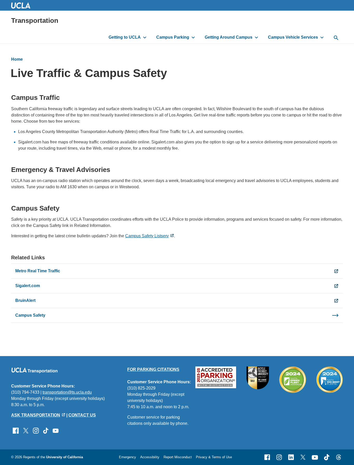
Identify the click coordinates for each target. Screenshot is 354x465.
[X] (303, 457)
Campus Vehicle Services (293, 37)
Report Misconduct (178, 457)
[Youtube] (315, 457)
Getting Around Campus (228, 37)
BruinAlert (25, 300)
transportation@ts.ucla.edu (67, 392)
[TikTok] (327, 457)
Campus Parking (172, 37)
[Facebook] (267, 457)
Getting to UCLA (125, 37)
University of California (64, 457)
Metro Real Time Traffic (37, 271)
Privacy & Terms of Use (214, 457)
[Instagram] (279, 457)
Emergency (127, 457)
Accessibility (149, 457)
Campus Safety (30, 315)
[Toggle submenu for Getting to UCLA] (144, 37)
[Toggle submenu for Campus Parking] (193, 37)
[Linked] (291, 457)
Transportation (34, 20)
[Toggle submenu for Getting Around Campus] (256, 37)
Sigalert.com (27, 285)
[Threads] (339, 457)
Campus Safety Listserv (147, 236)
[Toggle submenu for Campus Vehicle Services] (322, 37)
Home (17, 59)
